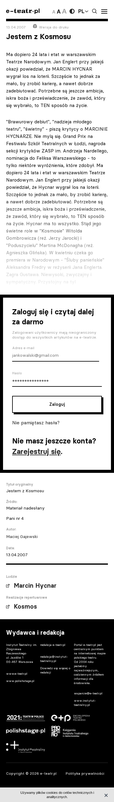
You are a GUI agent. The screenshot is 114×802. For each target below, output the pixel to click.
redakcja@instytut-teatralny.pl (54, 659)
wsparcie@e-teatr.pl (88, 693)
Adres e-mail (23, 348)
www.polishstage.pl (20, 681)
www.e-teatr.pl (16, 674)
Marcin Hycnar (35, 585)
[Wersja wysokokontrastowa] (72, 11)
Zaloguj (57, 404)
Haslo (17, 373)
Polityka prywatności (85, 773)
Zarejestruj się (36, 451)
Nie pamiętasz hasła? (36, 422)
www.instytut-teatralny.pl (85, 703)
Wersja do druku (54, 27)
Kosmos (25, 606)
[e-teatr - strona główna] (23, 11)
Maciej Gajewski (22, 536)
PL (81, 11)
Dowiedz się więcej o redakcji (55, 670)
